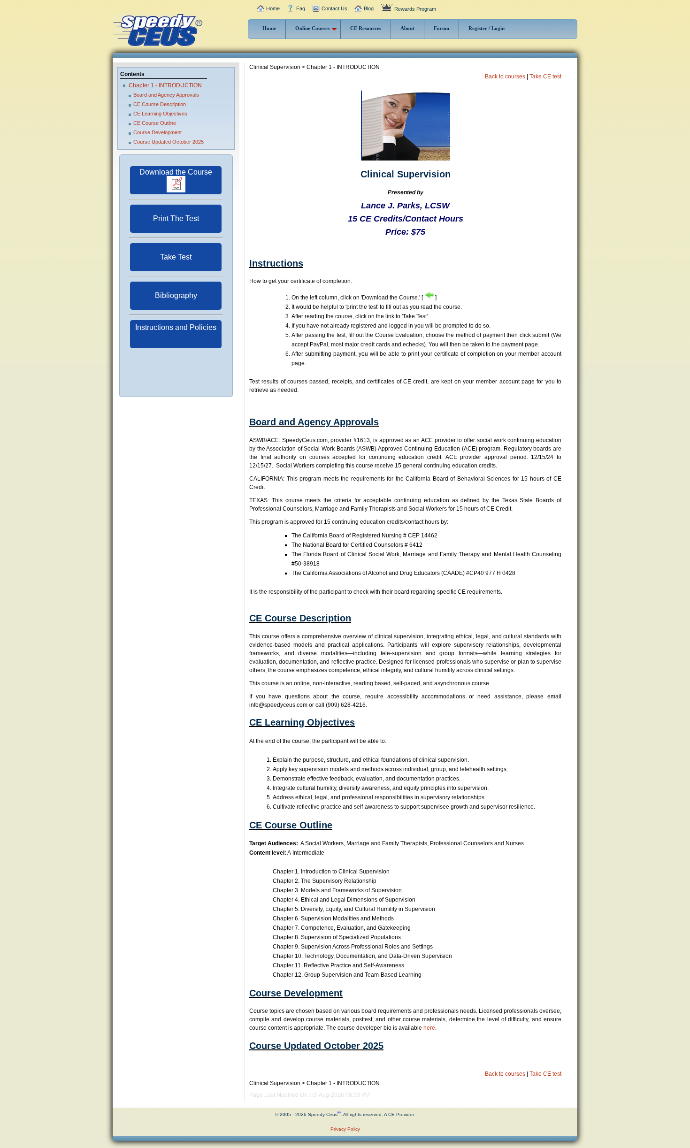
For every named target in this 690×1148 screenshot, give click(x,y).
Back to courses (505, 76)
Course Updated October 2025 (168, 142)
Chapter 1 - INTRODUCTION (165, 85)
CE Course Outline (154, 123)
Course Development (157, 132)
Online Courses (312, 28)
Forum (441, 28)
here (429, 1028)
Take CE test (545, 76)
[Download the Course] (175, 190)
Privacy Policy (345, 1129)
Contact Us (334, 8)
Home (273, 8)
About (407, 28)
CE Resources (365, 28)
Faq (300, 8)
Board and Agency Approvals (166, 95)
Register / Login (486, 28)
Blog (369, 8)
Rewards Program (415, 9)
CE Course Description (159, 104)
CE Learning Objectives (160, 113)
